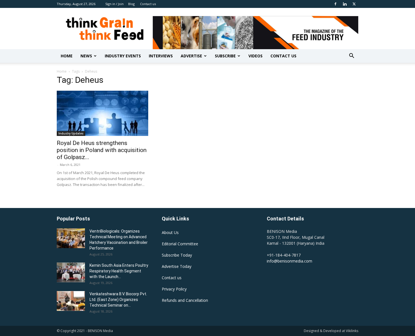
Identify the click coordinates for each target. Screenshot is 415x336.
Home (67, 55)
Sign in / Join (114, 4)
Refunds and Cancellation (185, 300)
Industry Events (123, 55)
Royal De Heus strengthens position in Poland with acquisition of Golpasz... (102, 150)
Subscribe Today (177, 255)
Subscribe (225, 55)
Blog (131, 4)
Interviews (161, 55)
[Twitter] (354, 4)
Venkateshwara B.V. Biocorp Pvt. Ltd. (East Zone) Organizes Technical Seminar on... (118, 299)
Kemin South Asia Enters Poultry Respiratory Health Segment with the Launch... (118, 271)
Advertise (191, 55)
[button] (351, 56)
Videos (255, 55)
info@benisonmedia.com (289, 261)
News (86, 55)
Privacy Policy (174, 289)
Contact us (148, 4)
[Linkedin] (344, 4)
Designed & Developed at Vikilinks (331, 330)
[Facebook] (335, 4)
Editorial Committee (180, 243)
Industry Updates (71, 133)
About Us (170, 232)
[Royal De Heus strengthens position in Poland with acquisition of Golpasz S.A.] (102, 113)
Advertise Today (176, 266)
